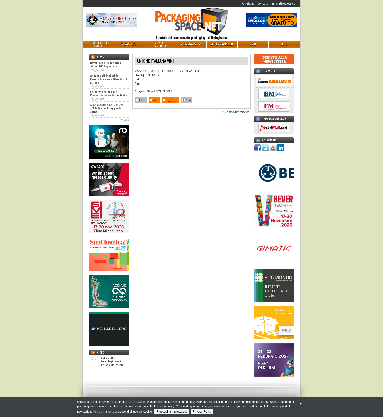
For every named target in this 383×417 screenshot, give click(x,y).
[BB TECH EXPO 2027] (274, 375)
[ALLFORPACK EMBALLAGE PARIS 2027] (271, 25)
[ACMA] (109, 195)
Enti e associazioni (237, 112)
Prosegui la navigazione (171, 411)
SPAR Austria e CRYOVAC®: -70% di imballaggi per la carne (106, 108)
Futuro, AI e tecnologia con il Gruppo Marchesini (112, 361)
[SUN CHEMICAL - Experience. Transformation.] (109, 269)
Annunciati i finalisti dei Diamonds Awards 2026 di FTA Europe (108, 79)
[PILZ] (274, 338)
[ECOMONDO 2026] (274, 300)
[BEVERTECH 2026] (274, 226)
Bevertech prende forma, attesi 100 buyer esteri (105, 64)
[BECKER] (274, 188)
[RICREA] (109, 307)
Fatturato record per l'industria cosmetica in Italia (108, 93)
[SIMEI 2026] (109, 232)
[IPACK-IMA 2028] (111, 25)
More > (125, 120)
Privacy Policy (202, 411)
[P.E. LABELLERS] (109, 344)
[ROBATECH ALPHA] (109, 157)
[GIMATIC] (274, 263)
